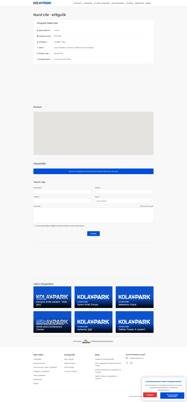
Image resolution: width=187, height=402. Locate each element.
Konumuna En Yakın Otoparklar (45, 367)
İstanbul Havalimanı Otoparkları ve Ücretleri (108, 371)
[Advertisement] (93, 89)
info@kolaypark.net (136, 358)
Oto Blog (129, 3)
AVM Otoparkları (39, 375)
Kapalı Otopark (69, 363)
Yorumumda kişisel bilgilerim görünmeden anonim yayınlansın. (60, 226)
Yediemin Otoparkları (41, 371)
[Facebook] (127, 363)
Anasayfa (78, 3)
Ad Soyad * (37, 188)
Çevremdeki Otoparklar (173, 395)
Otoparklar (87, 3)
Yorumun (36, 206)
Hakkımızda (139, 3)
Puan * (97, 197)
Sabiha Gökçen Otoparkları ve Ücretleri (106, 377)
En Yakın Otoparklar (102, 3)
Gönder (93, 234)
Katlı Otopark (69, 367)
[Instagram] (131, 363)
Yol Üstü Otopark (70, 371)
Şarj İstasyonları (117, 3)
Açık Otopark (69, 359)
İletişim (148, 3)
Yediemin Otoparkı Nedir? (104, 359)
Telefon (36, 197)
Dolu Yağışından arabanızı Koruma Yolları (108, 364)
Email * (97, 188)
